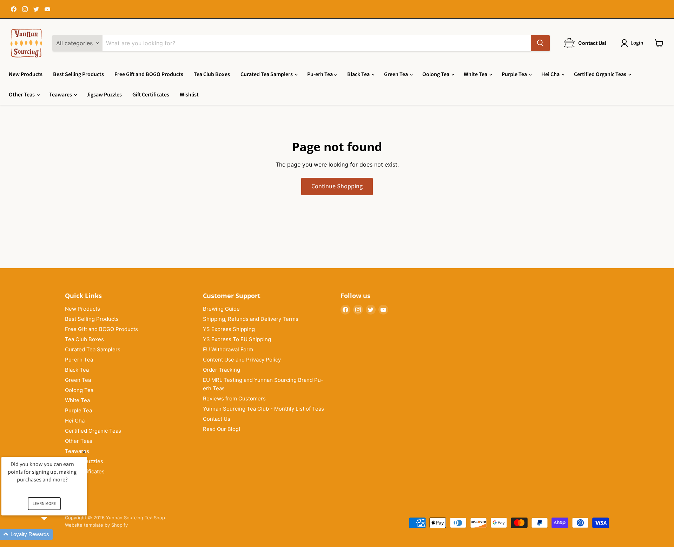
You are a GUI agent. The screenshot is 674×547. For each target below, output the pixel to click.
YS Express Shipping (229, 329)
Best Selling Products (78, 74)
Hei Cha (551, 74)
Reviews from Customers (234, 398)
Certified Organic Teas (600, 74)
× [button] (83, 452)
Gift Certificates (150, 95)
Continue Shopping (337, 186)
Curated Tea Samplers (267, 74)
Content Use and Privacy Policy (242, 359)
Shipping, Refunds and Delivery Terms (250, 319)
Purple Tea (515, 74)
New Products (25, 74)
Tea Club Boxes (212, 74)
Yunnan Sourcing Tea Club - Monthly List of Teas (263, 408)
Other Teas (22, 95)
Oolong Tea (436, 74)
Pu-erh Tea (320, 74)
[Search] (540, 43)
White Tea (476, 74)
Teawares (61, 95)
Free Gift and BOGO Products (148, 74)
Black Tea (359, 74)
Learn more (44, 504)
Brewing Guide (221, 308)
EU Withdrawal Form (228, 349)
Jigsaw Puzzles (104, 95)
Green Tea (396, 74)
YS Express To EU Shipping (237, 339)
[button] (52, 534)
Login (636, 43)
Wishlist (189, 95)
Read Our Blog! (221, 429)
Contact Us (216, 419)
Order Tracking (221, 369)
